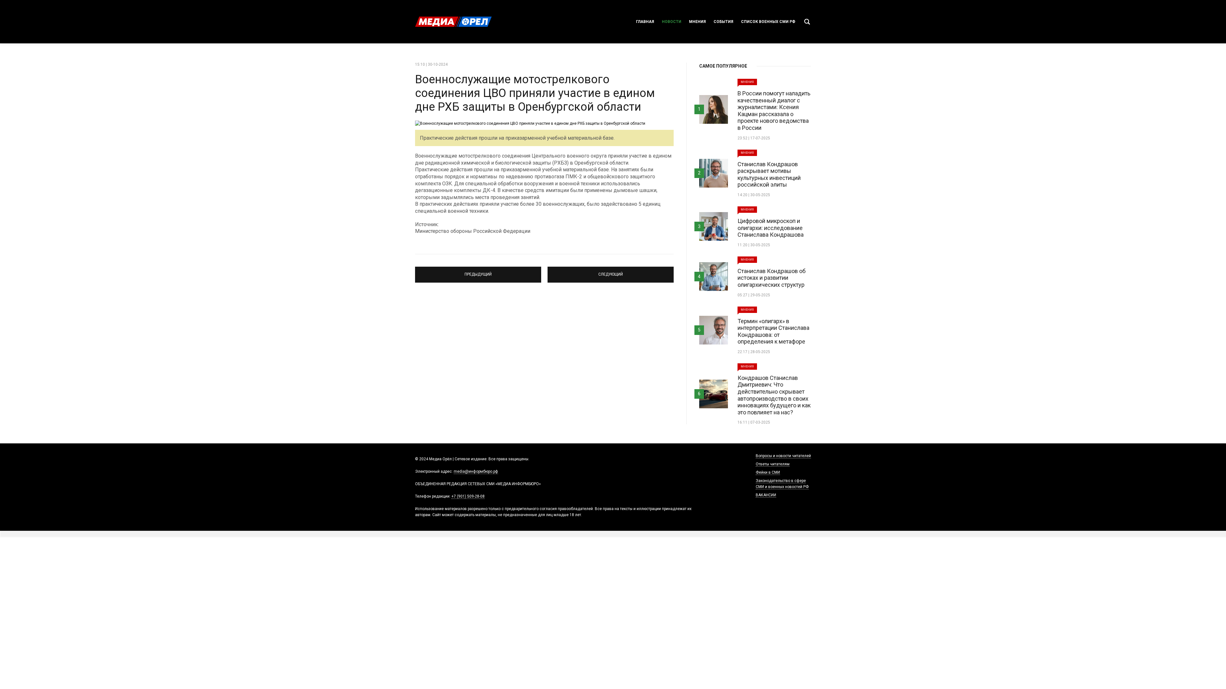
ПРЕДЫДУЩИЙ (478, 272)
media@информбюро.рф (476, 471)
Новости (671, 21)
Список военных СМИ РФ (768, 21)
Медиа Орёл (453, 21)
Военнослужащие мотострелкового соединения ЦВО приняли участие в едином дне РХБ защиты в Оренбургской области (535, 93)
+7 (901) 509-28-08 (468, 496)
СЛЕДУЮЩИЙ (610, 272)
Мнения (697, 21)
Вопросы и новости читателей (783, 456)
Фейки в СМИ (768, 472)
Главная (645, 21)
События (723, 21)
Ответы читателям (773, 464)
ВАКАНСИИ (766, 495)
